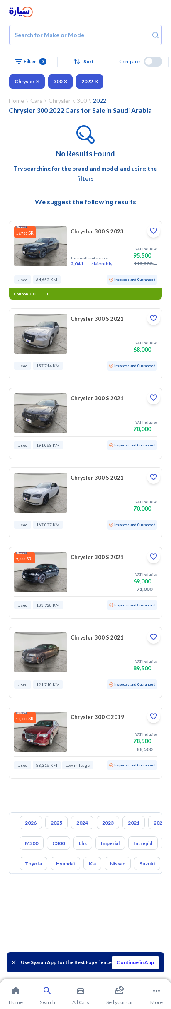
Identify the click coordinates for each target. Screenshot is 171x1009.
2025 (56, 823)
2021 (133, 823)
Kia (92, 863)
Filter (34, 61)
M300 (31, 843)
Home (16, 100)
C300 (58, 843)
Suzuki (147, 863)
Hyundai (65, 863)
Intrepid (143, 843)
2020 (159, 823)
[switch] (153, 62)
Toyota (33, 863)
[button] (85, 61)
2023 (108, 823)
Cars (36, 100)
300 (58, 81)
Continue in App (135, 962)
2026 (31, 823)
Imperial (110, 843)
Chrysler (24, 81)
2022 (87, 81)
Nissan (117, 863)
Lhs (83, 843)
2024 (82, 823)
